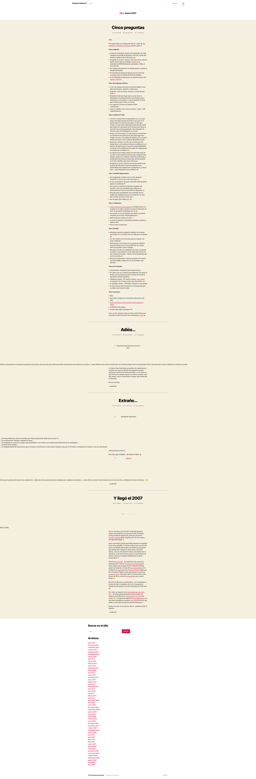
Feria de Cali (118, 562)
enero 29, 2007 (129, 32)
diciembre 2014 (93, 686)
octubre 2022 (92, 650)
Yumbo (134, 62)
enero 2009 (92, 705)
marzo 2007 (92, 744)
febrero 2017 (92, 682)
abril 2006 (91, 765)
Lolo (127, 199)
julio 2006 (91, 762)
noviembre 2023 (93, 647)
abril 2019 (91, 659)
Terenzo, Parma (115, 79)
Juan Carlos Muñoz (136, 568)
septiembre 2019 (93, 654)
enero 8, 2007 (128, 405)
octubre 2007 (92, 728)
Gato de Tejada (134, 570)
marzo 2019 (92, 661)
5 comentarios (140, 32)
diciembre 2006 (93, 751)
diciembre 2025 (93, 645)
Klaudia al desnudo (124, 46)
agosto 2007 (92, 732)
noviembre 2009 (93, 700)
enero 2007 (92, 749)
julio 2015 (91, 684)
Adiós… (128, 329)
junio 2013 (91, 689)
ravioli (131, 554)
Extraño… (128, 400)
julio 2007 (91, 735)
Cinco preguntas (128, 27)
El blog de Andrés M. (79, 3)
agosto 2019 (92, 657)
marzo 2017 (92, 680)
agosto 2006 (92, 760)
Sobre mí (174, 3)
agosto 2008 (92, 712)
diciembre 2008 (93, 707)
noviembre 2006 (93, 753)
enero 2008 (92, 721)
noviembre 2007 (93, 726)
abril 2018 (91, 673)
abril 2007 (91, 742)
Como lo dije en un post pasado (120, 207)
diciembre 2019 (93, 652)
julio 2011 (91, 693)
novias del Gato (114, 574)
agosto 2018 (92, 670)
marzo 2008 (92, 716)
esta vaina (133, 600)
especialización (138, 598)
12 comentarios (139, 405)
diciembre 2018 (93, 668)
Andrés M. (118, 32)
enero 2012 (91, 691)
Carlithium (113, 75)
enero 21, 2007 (128, 335)
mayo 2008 (92, 714)
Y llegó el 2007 (128, 498)
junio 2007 (91, 737)
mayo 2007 (92, 739)
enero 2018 (92, 675)
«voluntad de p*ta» (131, 596)
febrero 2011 (92, 696)
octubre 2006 (92, 755)
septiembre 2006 (94, 758)
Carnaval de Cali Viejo (133, 564)
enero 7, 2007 (128, 503)
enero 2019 (92, 666)
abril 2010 (91, 698)
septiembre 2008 (94, 709)
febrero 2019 (92, 663)
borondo (121, 570)
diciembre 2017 (93, 677)
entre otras (140, 279)
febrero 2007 (92, 746)
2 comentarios (139, 503)
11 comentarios (140, 335)
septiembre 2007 (94, 730)
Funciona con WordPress (112, 775)
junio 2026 (91, 643)
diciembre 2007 (93, 723)
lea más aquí (130, 576)
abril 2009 (91, 703)
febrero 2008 (92, 719)
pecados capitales (114, 538)
